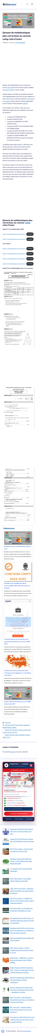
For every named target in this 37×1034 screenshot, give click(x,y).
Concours (31, 99)
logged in (13, 752)
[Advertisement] (18, 65)
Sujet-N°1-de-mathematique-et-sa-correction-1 (14, 234)
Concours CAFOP (10, 725)
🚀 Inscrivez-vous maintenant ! (18, 813)
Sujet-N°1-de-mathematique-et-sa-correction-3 (14, 248)
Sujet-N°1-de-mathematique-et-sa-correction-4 (14, 253)
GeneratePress (27, 1031)
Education (27, 725)
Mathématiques (7, 727)
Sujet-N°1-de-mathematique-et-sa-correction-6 (14, 263)
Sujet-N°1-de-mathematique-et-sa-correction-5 (14, 258)
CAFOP (12, 90)
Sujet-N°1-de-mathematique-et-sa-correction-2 (14, 239)
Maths (14, 727)
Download (29, 234)
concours (7, 90)
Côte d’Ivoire (19, 725)
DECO (12, 99)
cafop (9, 87)
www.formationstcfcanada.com (14, 809)
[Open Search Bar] (27, 4)
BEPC (20, 144)
